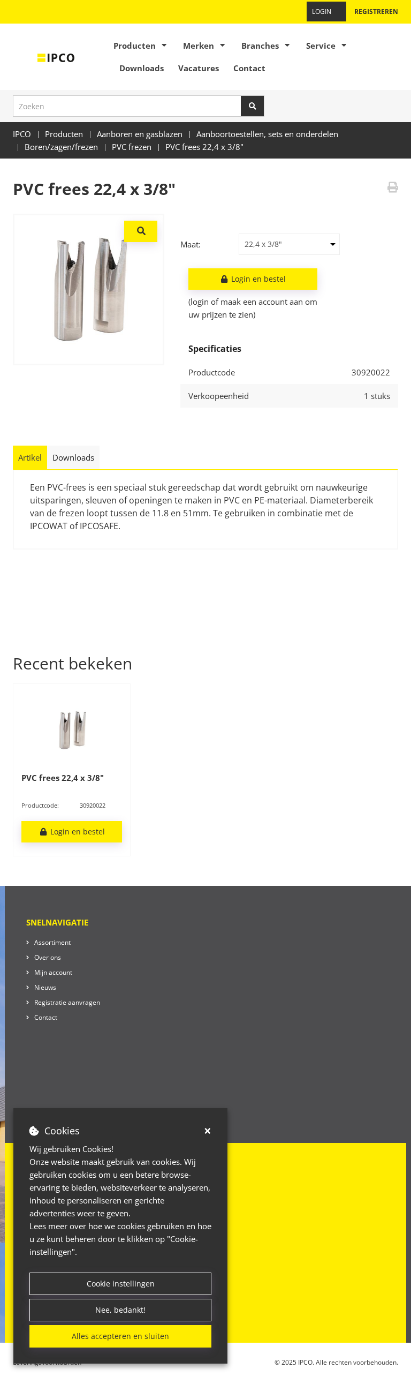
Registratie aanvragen (67, 1002)
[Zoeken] (252, 106)
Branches (260, 45)
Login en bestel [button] (257, 279)
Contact (249, 68)
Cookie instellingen (121, 1283)
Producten (134, 45)
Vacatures (198, 68)
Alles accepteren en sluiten (120, 1336)
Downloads (141, 68)
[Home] (56, 56)
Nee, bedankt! (120, 1310)
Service (321, 45)
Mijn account (53, 972)
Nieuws (45, 987)
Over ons (47, 957)
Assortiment (52, 942)
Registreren (376, 11)
